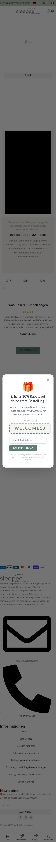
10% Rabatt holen (23, 448)
